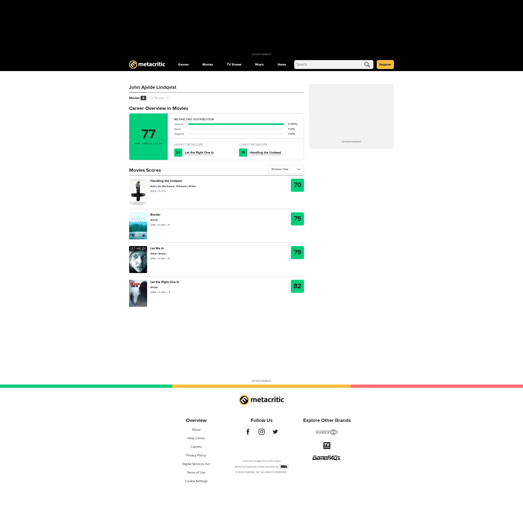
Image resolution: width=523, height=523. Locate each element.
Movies (207, 64)
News (282, 64)
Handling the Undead (265, 153)
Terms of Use (196, 473)
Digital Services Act (196, 464)
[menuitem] (183, 64)
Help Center (196, 438)
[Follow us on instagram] (261, 434)
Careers (196, 447)
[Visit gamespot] (326, 435)
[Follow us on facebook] (247, 434)
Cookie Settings (196, 481)
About (196, 430)
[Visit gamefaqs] (326, 459)
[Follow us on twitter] (275, 434)
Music (259, 64)
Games (183, 64)
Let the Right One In (199, 153)
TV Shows (234, 64)
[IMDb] (283, 466)
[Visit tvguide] (326, 448)
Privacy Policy (196, 455)
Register (385, 64)
